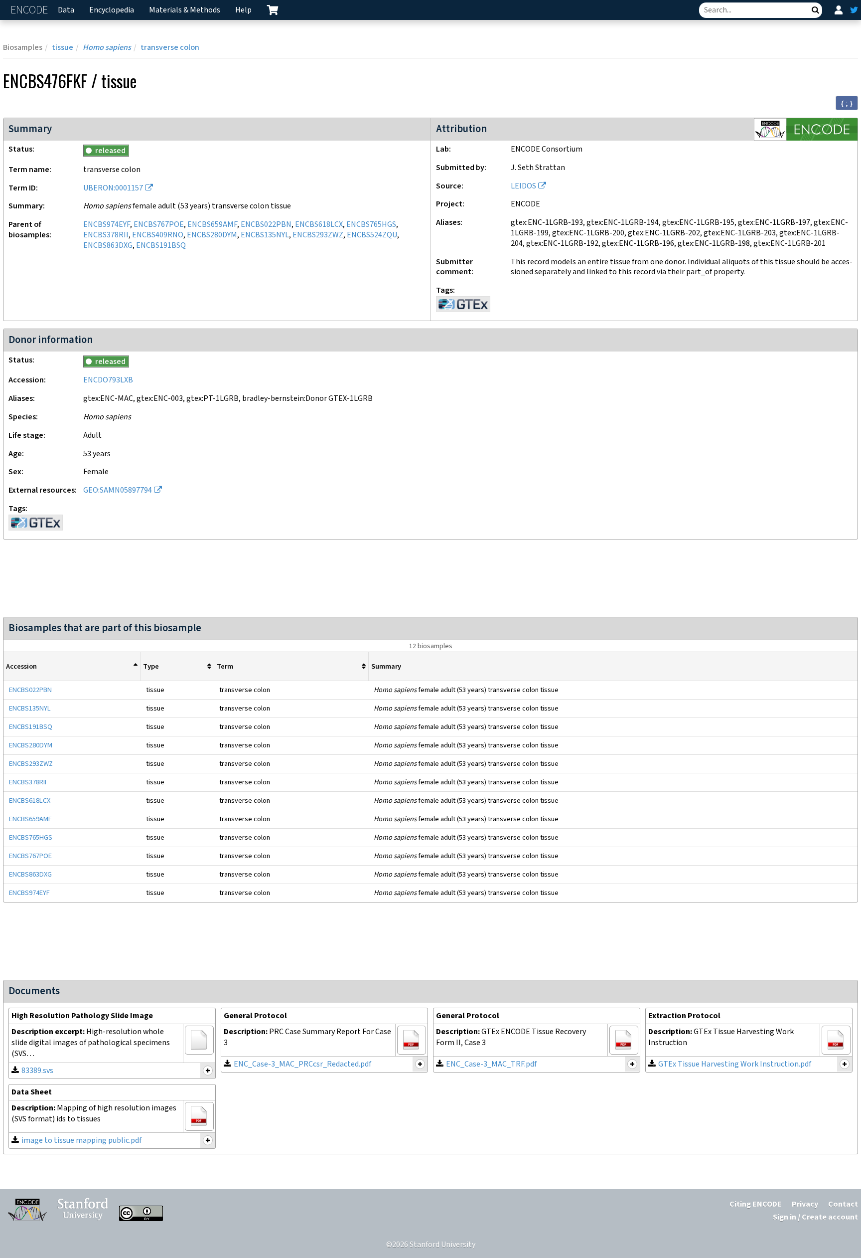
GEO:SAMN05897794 (117, 490)
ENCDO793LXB (108, 380)
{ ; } (847, 103)
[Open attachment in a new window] (199, 1040)
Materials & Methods (184, 10)
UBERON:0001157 (113, 188)
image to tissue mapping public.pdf (81, 1140)
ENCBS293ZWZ (317, 235)
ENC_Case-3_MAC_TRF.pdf (491, 1064)
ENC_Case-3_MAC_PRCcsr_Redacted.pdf (302, 1064)
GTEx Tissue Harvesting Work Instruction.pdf (734, 1064)
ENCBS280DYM (212, 235)
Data (66, 10)
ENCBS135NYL (265, 235)
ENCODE (30, 10)
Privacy (805, 1204)
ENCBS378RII (106, 235)
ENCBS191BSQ (161, 245)
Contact (843, 1204)
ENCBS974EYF (106, 224)
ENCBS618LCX (319, 224)
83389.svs (37, 1071)
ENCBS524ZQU (372, 235)
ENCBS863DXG (108, 245)
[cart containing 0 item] (272, 10)
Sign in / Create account (815, 1217)
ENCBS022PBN (266, 224)
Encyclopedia (111, 10)
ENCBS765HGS (371, 224)
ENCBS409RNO (157, 235)
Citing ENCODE (755, 1204)
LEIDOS (523, 186)
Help (243, 10)
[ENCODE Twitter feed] (854, 10)
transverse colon (170, 47)
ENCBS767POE (159, 224)
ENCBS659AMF (212, 224)
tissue (62, 47)
